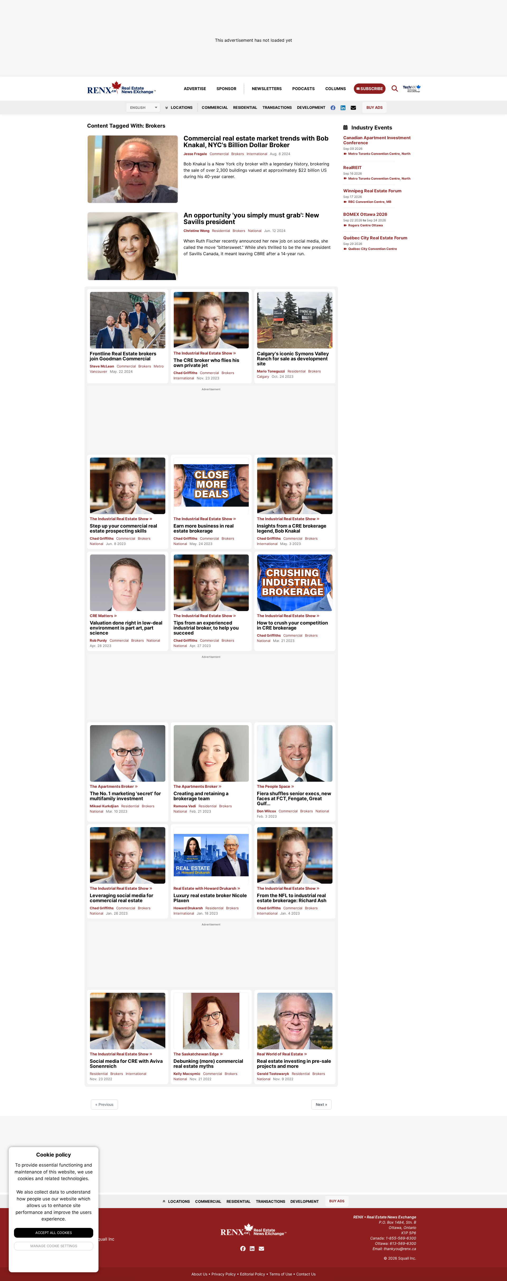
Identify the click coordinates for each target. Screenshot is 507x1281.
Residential (245, 107)
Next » (321, 1104)
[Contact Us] (356, 107)
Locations (181, 107)
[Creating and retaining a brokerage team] (211, 753)
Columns (335, 88)
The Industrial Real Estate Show (203, 353)
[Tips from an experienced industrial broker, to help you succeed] (211, 582)
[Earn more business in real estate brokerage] (211, 485)
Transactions (277, 107)
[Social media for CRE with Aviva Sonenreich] (128, 1021)
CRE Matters (102, 616)
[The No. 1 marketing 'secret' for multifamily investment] (128, 753)
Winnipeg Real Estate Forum (372, 190)
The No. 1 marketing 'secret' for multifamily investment (125, 796)
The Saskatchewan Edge (196, 1054)
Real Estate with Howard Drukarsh (205, 888)
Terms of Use (280, 1274)
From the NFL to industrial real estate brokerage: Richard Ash (291, 898)
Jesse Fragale (195, 154)
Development (311, 107)
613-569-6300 (403, 1243)
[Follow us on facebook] (336, 107)
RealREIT (352, 167)
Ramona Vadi (184, 806)
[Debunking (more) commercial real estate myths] (211, 1021)
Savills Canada (203, 253)
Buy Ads (375, 107)
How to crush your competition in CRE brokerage (292, 625)
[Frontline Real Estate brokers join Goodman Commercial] (128, 320)
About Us (199, 1274)
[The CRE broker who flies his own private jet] (211, 320)
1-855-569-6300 (401, 1238)
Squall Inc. (407, 1258)
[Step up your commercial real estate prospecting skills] (128, 485)
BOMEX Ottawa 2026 (365, 214)
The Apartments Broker (112, 786)
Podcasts (303, 88)
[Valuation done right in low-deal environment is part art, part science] (128, 582)
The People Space (274, 786)
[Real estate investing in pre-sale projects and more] (295, 1021)
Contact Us (306, 1274)
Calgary (263, 376)
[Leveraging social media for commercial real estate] (128, 855)
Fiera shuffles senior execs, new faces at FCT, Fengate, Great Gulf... (294, 798)
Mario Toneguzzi (271, 371)
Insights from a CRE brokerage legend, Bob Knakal (291, 528)
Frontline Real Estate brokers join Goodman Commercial (123, 356)
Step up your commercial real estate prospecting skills (123, 528)
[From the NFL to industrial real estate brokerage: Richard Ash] (295, 855)
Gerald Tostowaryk (273, 1074)
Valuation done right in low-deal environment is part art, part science (126, 628)
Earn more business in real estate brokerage (203, 528)
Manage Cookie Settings (53, 1246)
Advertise (195, 88)
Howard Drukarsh (188, 908)
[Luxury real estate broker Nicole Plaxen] (211, 855)
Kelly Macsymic (186, 1074)
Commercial (215, 107)
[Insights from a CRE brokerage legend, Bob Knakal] (295, 485)
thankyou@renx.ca (400, 1248)
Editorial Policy (252, 1274)
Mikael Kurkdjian (104, 806)
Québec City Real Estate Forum (375, 237)
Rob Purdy (98, 640)
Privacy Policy (224, 1274)
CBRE (259, 253)
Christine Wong (196, 231)
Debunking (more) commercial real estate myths (208, 1063)
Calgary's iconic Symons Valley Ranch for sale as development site (293, 358)
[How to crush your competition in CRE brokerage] (295, 582)
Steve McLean (102, 366)
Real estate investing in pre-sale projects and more (294, 1063)
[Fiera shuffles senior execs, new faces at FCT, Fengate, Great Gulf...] (295, 753)
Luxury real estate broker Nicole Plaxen (210, 898)
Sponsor (226, 88)
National (254, 231)
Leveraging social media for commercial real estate (121, 898)
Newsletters (267, 88)
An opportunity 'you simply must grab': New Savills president (251, 218)
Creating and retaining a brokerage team (200, 796)
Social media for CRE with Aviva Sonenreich (126, 1063)
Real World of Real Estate (280, 1054)
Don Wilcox (266, 811)
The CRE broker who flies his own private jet (206, 362)
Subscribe (371, 88)
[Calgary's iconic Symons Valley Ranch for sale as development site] (295, 320)
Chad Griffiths (185, 373)
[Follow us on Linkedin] (346, 107)
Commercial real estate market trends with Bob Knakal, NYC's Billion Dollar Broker (256, 141)
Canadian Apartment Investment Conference (377, 140)
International (257, 154)
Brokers (237, 154)
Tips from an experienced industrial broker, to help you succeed (206, 628)
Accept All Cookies (53, 1233)
